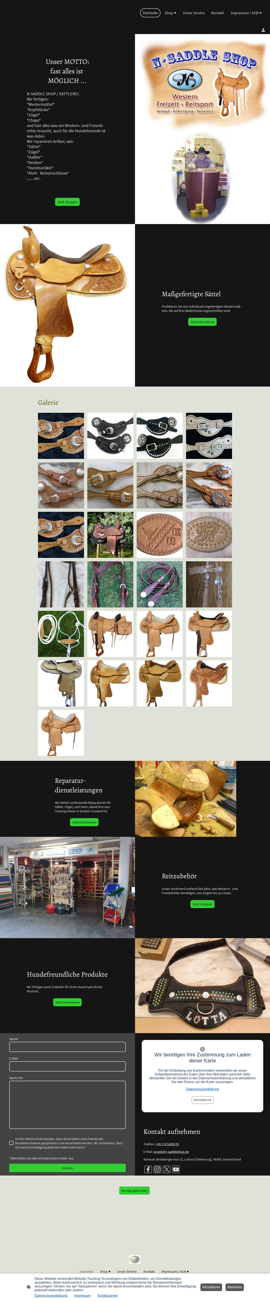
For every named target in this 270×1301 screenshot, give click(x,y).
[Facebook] (148, 1169)
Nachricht (16, 1078)
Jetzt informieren (202, 322)
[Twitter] (166, 1169)
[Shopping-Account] (263, 30)
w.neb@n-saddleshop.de (171, 1152)
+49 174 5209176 (167, 1144)
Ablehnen (234, 1287)
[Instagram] (157, 1169)
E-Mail (13, 1058)
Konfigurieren (107, 1295)
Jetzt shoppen (67, 202)
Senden (67, 1168)
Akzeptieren (203, 1100)
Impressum (82, 1295)
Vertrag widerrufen (134, 1190)
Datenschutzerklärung (202, 1089)
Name (14, 1039)
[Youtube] (176, 1169)
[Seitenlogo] (25, 22)
